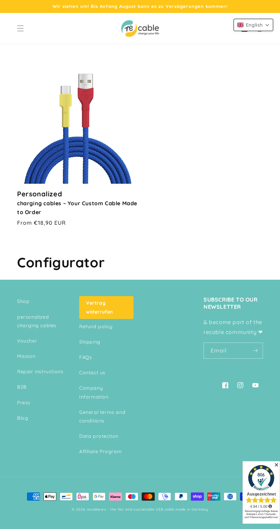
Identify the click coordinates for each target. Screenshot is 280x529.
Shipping (89, 342)
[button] (20, 28)
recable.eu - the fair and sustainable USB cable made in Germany (147, 509)
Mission (26, 356)
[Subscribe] (255, 351)
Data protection (98, 436)
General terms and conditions (102, 416)
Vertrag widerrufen (99, 307)
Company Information (94, 392)
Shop (23, 301)
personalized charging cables (36, 321)
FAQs (85, 357)
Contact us (92, 373)
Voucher (27, 341)
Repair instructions (40, 371)
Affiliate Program (100, 451)
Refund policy (96, 326)
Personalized (77, 202)
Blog (22, 418)
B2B (22, 387)
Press (23, 403)
